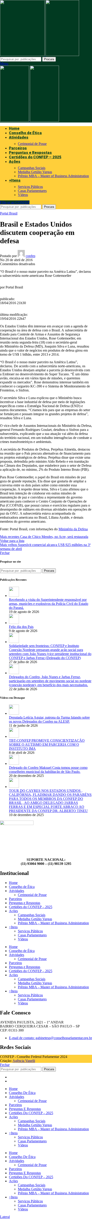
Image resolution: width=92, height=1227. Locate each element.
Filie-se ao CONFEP (14, 202)
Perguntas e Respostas (24, 903)
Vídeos (23, 195)
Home (13, 883)
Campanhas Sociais (31, 168)
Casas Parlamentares (32, 191)
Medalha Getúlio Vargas (35, 172)
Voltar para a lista (12, 541)
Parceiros (15, 899)
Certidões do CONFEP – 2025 (30, 907)
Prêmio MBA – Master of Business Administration (53, 176)
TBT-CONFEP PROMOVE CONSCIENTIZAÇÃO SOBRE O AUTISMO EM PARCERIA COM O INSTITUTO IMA (47, 744)
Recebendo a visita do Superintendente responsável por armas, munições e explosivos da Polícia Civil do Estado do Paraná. (48, 604)
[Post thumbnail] (14, 595)
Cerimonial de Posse (32, 144)
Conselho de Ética (22, 887)
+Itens (13, 927)
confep (30, 256)
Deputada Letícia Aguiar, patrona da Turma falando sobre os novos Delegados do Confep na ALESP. (49, 719)
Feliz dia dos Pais (21, 627)
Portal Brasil (8, 213)
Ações (13, 911)
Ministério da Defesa (73, 529)
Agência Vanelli (24, 1061)
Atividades (16, 891)
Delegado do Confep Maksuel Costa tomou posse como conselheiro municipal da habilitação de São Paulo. (48, 770)
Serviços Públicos (30, 187)
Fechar (5, 553)
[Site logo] (23, 55)
